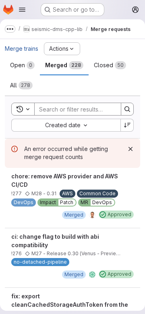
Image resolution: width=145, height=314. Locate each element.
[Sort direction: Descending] (127, 125)
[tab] (22, 65)
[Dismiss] (130, 149)
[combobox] (65, 125)
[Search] (127, 109)
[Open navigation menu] (22, 9)
